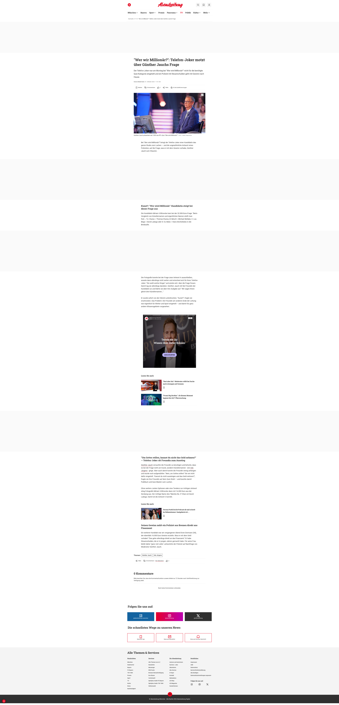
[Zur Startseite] (170, 7)
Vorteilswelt (151, 678)
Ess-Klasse (151, 675)
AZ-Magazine (173, 683)
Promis (161, 12)
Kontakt (172, 675)
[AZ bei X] (207, 684)
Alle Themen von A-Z (154, 662)
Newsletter (151, 664)
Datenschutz (194, 667)
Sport (151, 12)
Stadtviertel (130, 664)
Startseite (130, 19)
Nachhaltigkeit (131, 688)
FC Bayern (130, 670)
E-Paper (172, 672)
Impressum (194, 662)
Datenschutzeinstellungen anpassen (201, 675)
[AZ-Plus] (129, 5)
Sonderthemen (174, 686)
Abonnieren (173, 667)
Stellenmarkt (152, 686)
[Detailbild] (202, 94)
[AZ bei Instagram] (199, 684)
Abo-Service (173, 670)
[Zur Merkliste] (203, 5)
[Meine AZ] (209, 5)
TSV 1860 (130, 672)
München (132, 12)
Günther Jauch (147, 465)
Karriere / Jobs (174, 664)
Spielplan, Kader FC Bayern (156, 680)
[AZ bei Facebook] (192, 684)
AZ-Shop (172, 680)
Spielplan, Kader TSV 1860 (155, 683)
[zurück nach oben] (170, 695)
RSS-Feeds (151, 670)
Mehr (205, 12)
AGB (192, 664)
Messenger (151, 667)
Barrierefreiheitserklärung (198, 670)
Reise (129, 686)
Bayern (144, 12)
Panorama (171, 12)
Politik (188, 12)
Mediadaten (173, 678)
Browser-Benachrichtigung (155, 672)
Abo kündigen (194, 672)
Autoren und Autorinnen (176, 662)
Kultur (196, 12)
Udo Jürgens (158, 555)
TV (181, 12)
